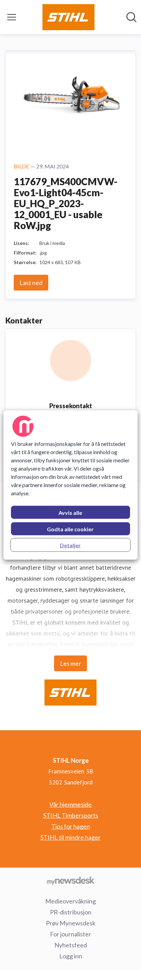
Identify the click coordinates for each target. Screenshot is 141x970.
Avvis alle (70, 512)
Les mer (70, 663)
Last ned (31, 282)
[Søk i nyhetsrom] (131, 17)
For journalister (70, 934)
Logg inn (70, 956)
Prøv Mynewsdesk (70, 923)
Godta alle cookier (70, 529)
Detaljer (70, 545)
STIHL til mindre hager (70, 837)
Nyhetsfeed (70, 945)
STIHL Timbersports (70, 815)
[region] (70, 485)
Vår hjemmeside (70, 804)
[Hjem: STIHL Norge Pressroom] (68, 17)
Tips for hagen (70, 826)
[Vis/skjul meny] (11, 17)
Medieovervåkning (70, 901)
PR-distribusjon (70, 912)
